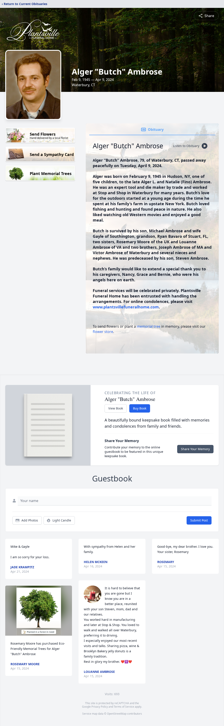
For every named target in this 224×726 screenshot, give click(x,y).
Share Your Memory (195, 449)
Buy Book (139, 408)
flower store (103, 331)
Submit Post (199, 520)
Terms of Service (124, 707)
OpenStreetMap (116, 714)
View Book (115, 408)
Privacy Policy (99, 707)
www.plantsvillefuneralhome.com (126, 307)
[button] (38, 611)
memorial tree (148, 326)
